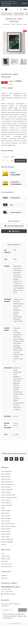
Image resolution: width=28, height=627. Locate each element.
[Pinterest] (16, 459)
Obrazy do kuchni (5, 521)
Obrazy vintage (5, 536)
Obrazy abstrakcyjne (7, 13)
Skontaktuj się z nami (6, 566)
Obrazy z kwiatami (19, 13)
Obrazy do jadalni (5, 518)
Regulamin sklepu (5, 558)
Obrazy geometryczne (7, 481)
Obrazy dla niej (5, 513)
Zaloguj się (4, 575)
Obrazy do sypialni (6, 479)
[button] (25, 9)
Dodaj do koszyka (20, 160)
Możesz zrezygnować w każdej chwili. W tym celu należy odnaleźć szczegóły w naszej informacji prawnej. (15, 616)
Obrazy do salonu (5, 476)
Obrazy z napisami (6, 500)
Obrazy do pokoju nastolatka (8, 526)
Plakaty (13, 24)
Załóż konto (4, 578)
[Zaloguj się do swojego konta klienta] (20, 9)
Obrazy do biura (5, 515)
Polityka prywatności (6, 564)
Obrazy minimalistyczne (7, 484)
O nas (2, 553)
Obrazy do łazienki (6, 528)
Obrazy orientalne (5, 531)
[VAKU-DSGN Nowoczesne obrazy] (8, 9)
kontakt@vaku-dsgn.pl (8, 594)
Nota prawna (4, 561)
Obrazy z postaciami (6, 505)
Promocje (3, 544)
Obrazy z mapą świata (7, 489)
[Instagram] (21, 459)
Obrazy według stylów (7, 539)
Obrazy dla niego (5, 510)
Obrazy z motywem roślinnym (9, 497)
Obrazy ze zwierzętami (7, 542)
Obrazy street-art (5, 534)
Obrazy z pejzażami (6, 502)
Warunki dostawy (5, 556)
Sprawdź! (24, 3)
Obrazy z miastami (6, 492)
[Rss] (11, 459)
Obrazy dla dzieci (5, 474)
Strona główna (5, 24)
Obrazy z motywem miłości (8, 494)
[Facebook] (6, 459)
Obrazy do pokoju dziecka (8, 523)
